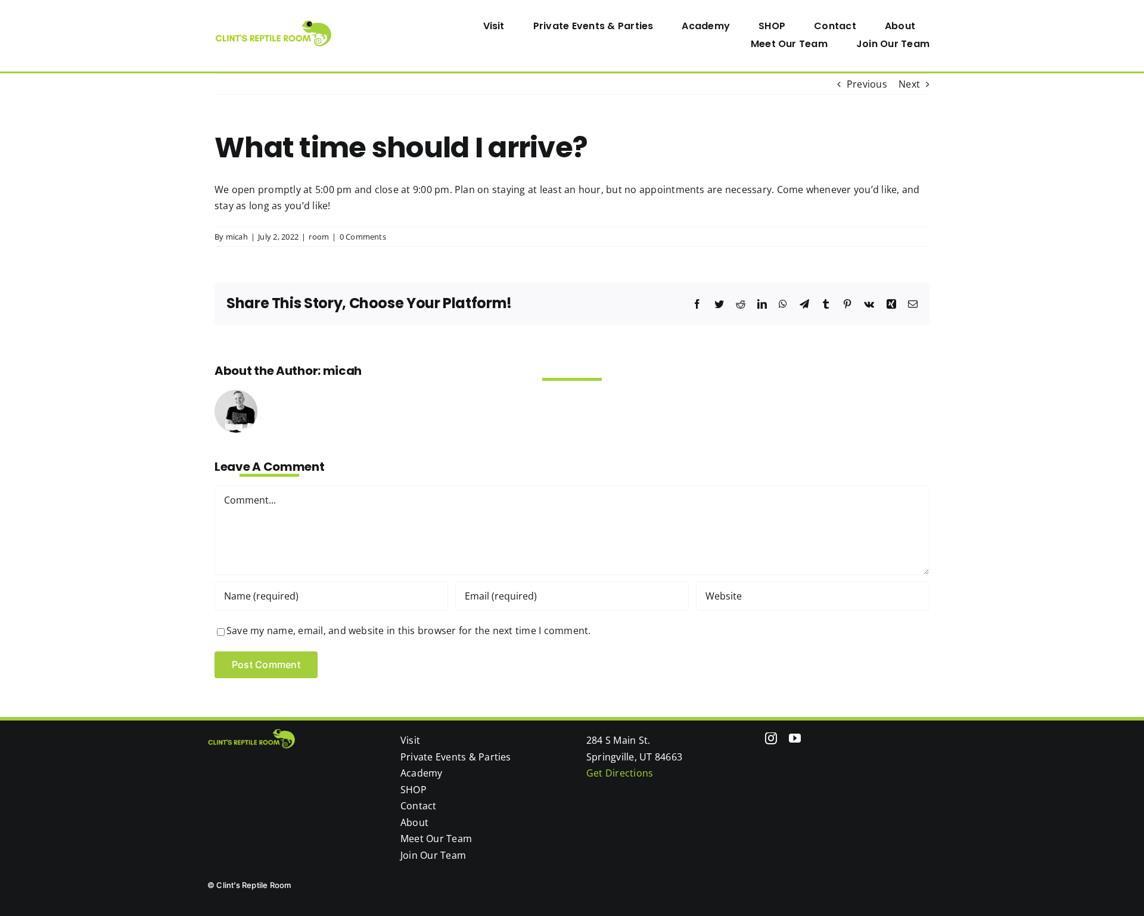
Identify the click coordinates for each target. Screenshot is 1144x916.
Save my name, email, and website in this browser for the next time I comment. (408, 630)
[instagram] (771, 738)
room (319, 236)
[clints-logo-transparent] (274, 25)
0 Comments (363, 236)
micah (237, 236)
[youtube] (795, 738)
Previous (867, 84)
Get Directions (619, 773)
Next (909, 84)
